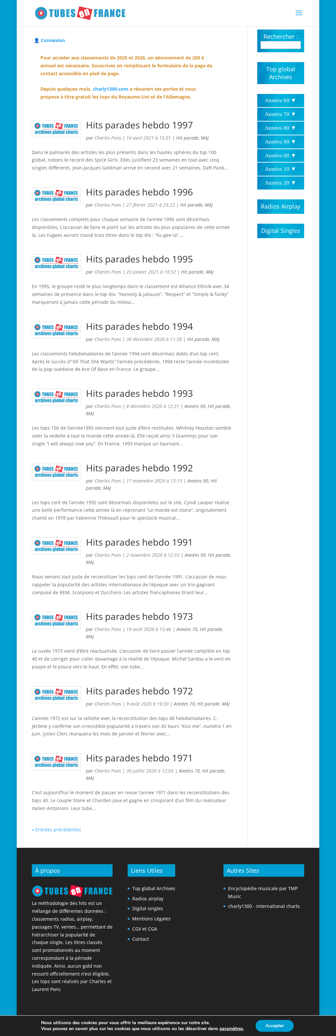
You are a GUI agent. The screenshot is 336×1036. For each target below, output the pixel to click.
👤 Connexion (49, 40)
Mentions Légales (151, 918)
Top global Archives (280, 73)
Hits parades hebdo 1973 (139, 616)
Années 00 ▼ (280, 155)
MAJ (205, 138)
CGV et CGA (144, 929)
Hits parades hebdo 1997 (139, 125)
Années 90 (194, 406)
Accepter (274, 1026)
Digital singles (147, 908)
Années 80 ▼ (280, 128)
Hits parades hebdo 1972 (139, 691)
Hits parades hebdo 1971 (139, 758)
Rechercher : (280, 36)
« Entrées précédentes (56, 829)
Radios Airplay (280, 206)
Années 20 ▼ (280, 183)
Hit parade (187, 138)
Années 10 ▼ (280, 169)
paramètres (231, 1029)
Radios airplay (147, 898)
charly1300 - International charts (264, 906)
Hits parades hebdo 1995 (139, 259)
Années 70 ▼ (280, 114)
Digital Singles (280, 231)
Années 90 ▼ (280, 142)
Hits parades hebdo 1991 (139, 542)
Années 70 (187, 629)
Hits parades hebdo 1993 (139, 393)
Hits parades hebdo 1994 (139, 326)
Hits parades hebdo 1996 (139, 192)
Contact (140, 939)
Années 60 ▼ (280, 100)
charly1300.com (110, 89)
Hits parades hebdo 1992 (139, 468)
